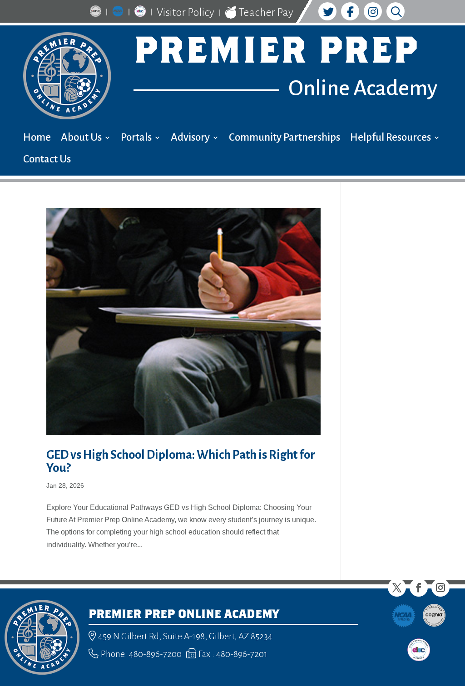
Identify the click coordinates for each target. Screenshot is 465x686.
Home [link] (37, 138)
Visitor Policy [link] (185, 12)
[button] (397, 587)
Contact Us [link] (47, 160)
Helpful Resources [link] (390, 138)
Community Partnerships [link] (284, 138)
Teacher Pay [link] (265, 12)
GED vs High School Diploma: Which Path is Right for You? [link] (180, 461)
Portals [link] (136, 138)
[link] (95, 12)
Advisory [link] (190, 138)
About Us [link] (81, 138)
